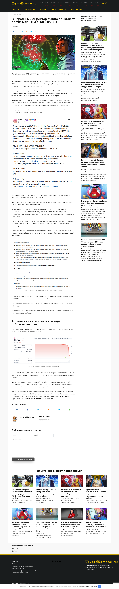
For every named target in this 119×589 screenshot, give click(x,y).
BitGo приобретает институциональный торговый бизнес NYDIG (96, 525)
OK (100, 586)
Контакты (15, 561)
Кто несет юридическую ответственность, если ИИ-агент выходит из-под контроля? (71, 526)
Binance (15, 548)
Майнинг (43, 9)
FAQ (72, 9)
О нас (13, 564)
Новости (15, 9)
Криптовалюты (29, 9)
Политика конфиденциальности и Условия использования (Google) (26, 572)
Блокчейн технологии (57, 9)
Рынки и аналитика (88, 20)
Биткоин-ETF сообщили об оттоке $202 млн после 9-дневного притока (92, 123)
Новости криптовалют (89, 18)
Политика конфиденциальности (22, 566)
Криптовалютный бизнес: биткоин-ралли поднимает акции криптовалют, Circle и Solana (93, 163)
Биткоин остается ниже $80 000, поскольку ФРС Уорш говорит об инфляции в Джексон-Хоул (93, 243)
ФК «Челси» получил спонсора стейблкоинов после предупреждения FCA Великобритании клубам (93, 46)
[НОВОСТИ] (94, 40)
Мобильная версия (18, 568)
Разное (79, 9)
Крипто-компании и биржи (91, 16)
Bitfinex (14, 551)
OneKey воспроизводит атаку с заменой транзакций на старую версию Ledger (94, 84)
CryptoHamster (27, 417)
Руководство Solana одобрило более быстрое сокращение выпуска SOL (94, 203)
